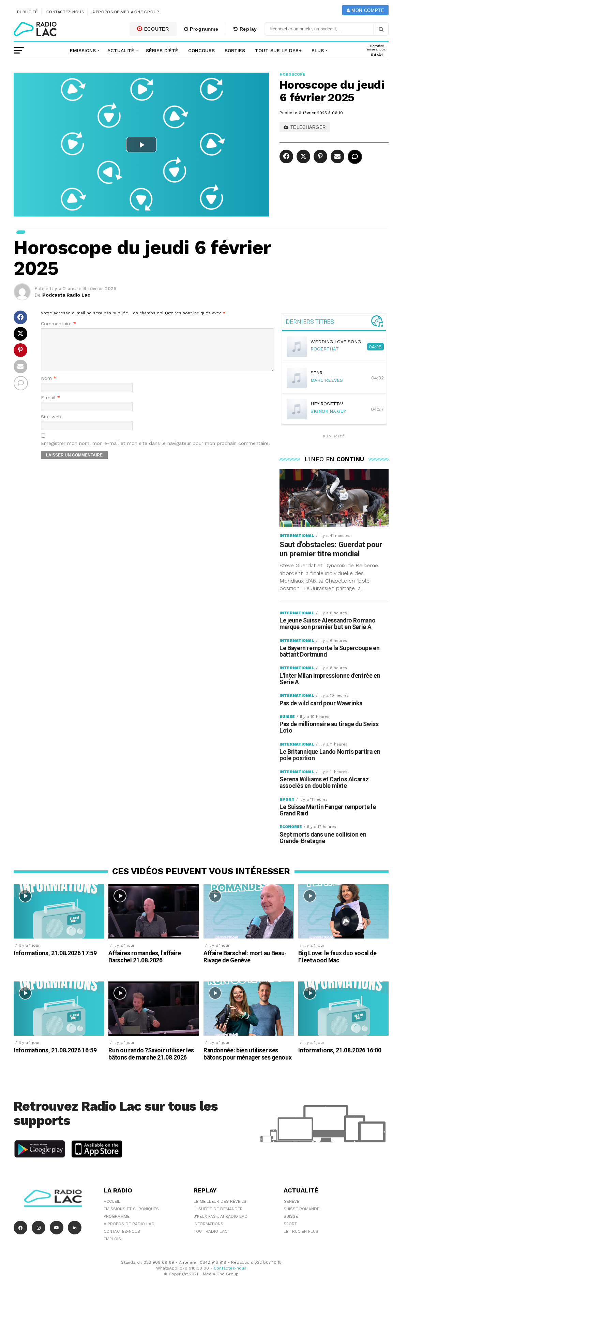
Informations (208, 1223)
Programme (203, 29)
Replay (247, 29)
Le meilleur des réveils (220, 1201)
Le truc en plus (301, 1231)
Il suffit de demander (218, 1208)
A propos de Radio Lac (129, 1223)
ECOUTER (155, 29)
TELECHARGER (307, 127)
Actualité (120, 50)
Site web (51, 416)
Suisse (291, 1216)
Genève (291, 1201)
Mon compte (367, 10)
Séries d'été (162, 50)
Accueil (112, 1201)
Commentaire (58, 323)
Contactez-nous (65, 12)
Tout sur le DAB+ (278, 50)
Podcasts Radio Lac (66, 295)
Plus (318, 50)
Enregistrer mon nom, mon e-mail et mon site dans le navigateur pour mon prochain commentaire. (155, 443)
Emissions (83, 50)
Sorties (235, 50)
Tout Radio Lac (210, 1231)
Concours (201, 50)
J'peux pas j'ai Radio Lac (220, 1216)
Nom (48, 378)
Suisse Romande (301, 1208)
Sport (290, 1223)
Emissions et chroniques (131, 1208)
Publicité (27, 12)
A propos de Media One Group (125, 12)
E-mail (50, 397)
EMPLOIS (112, 1238)
